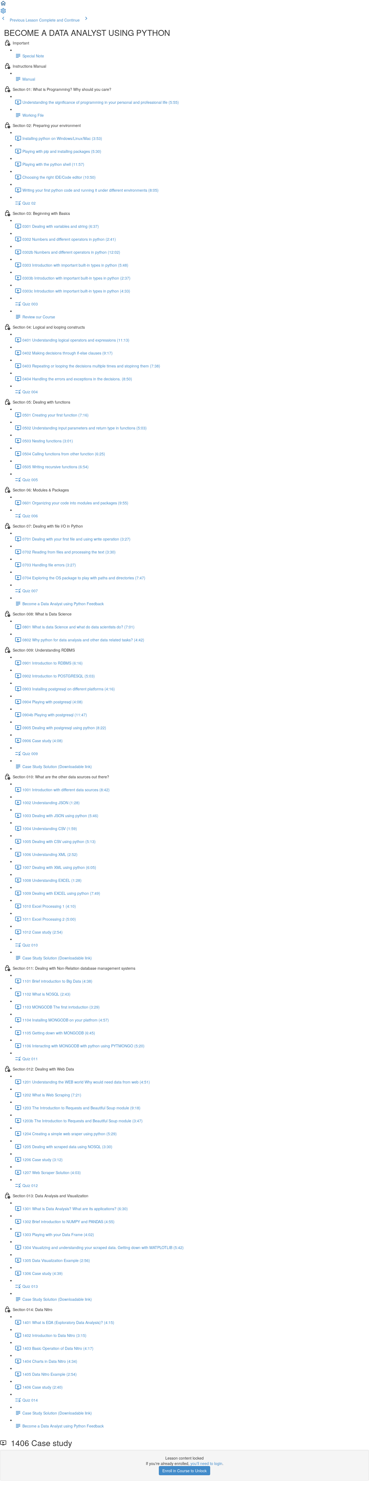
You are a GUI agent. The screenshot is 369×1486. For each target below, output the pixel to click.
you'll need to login (206, 1463)
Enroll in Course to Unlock (184, 1470)
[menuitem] (3, 12)
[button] (3, 5)
